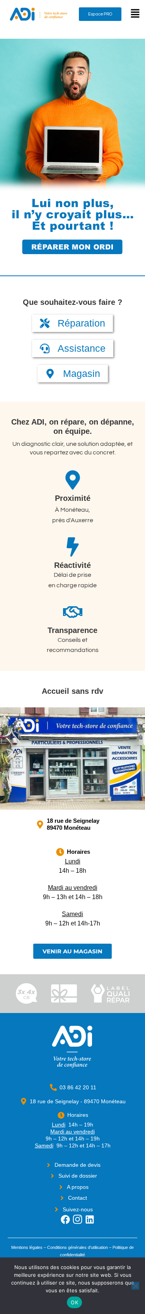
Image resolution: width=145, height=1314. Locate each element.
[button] (135, 14)
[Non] (135, 1286)
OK (74, 1302)
